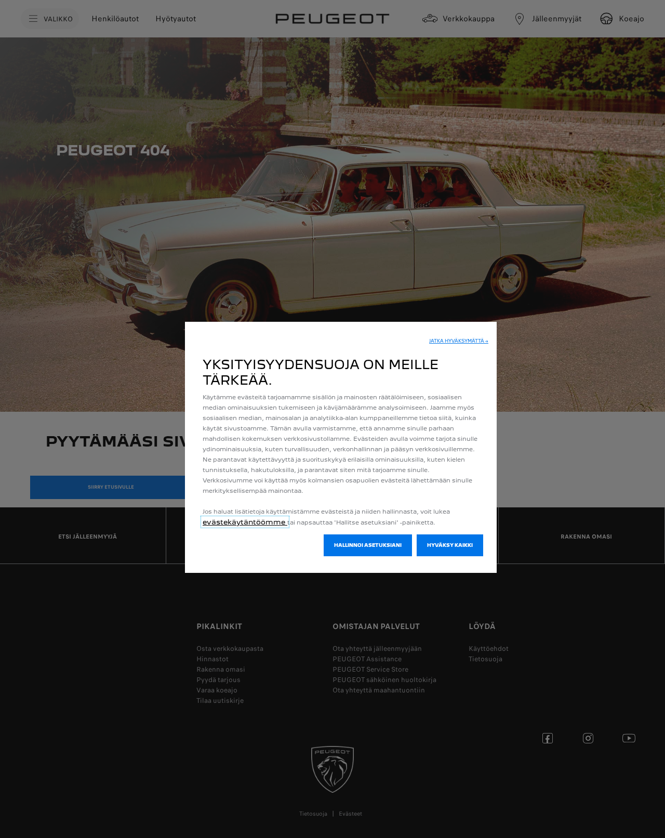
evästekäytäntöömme (245, 522)
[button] (458, 341)
